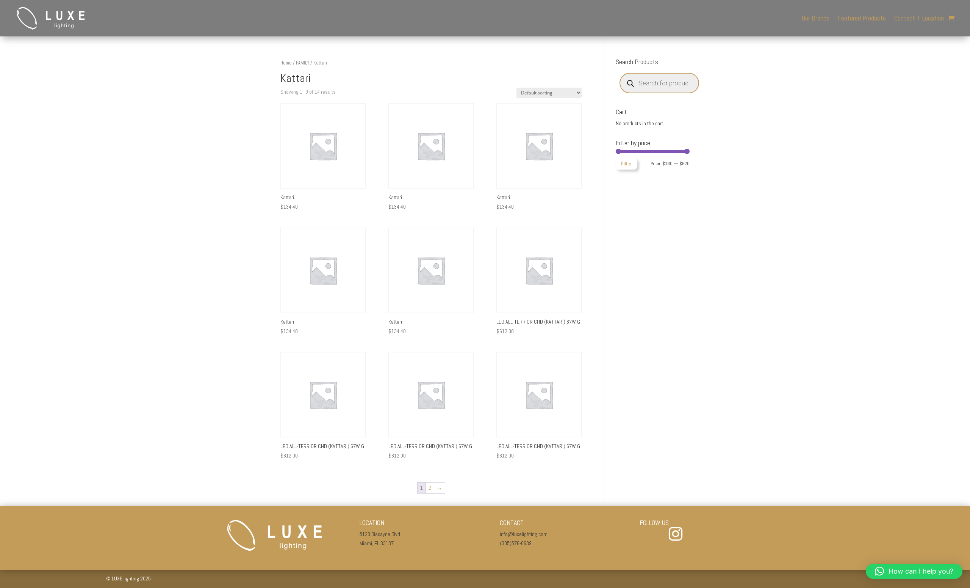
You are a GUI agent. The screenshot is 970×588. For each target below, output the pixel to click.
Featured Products (862, 18)
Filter (626, 163)
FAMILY (302, 63)
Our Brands (815, 18)
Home (286, 63)
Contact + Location (919, 18)
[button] (914, 571)
